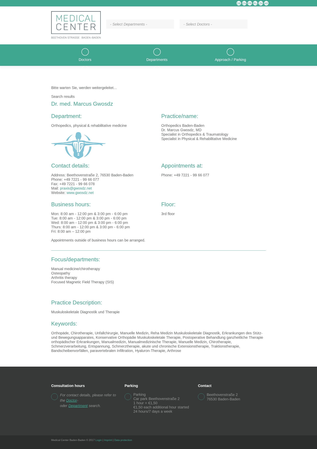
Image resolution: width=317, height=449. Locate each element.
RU (255, 3)
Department (78, 406)
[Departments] (156, 50)
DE (239, 3)
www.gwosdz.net (80, 193)
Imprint (108, 440)
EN (244, 3)
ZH (261, 3)
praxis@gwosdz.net (76, 188)
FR (250, 3)
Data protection (123, 440)
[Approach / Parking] (230, 50)
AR (266, 3)
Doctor (71, 400)
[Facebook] (263, 440)
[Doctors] (85, 50)
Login (98, 440)
